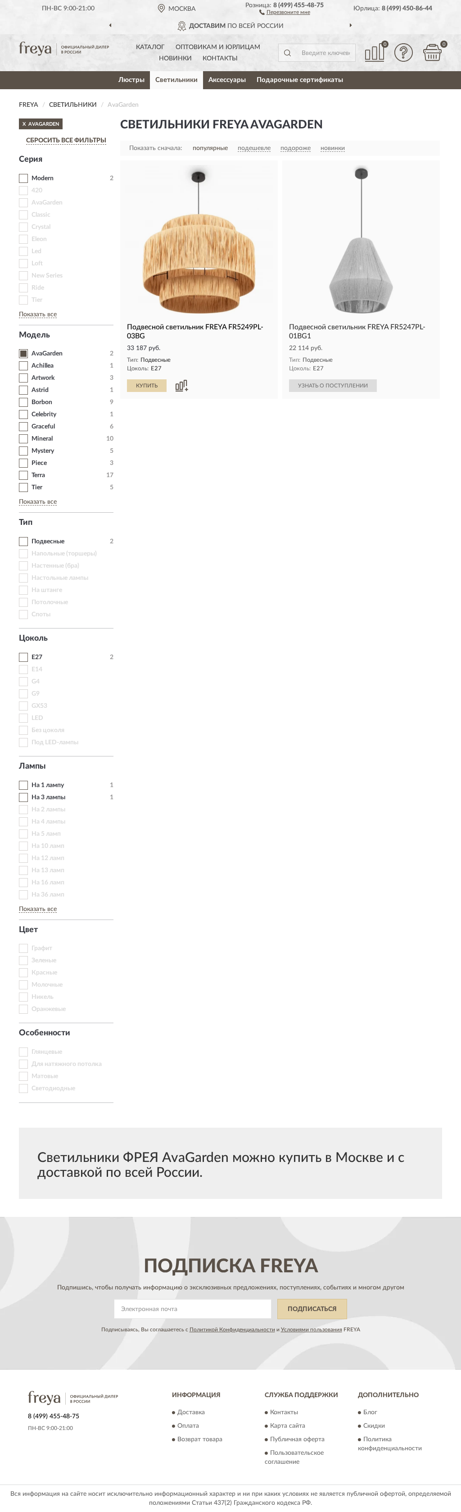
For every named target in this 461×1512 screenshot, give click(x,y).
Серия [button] (30, 159)
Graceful (43, 427)
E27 (37, 657)
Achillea (43, 366)
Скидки (374, 1426)
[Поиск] (287, 53)
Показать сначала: (155, 148)
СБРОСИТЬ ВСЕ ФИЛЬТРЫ (66, 140)
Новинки (175, 58)
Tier (37, 487)
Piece (39, 463)
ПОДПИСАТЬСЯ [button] (312, 1309)
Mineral (42, 439)
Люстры (131, 80)
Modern (43, 178)
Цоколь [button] (33, 638)
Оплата (188, 1426)
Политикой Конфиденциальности (232, 1329)
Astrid (40, 390)
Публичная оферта (297, 1440)
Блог (370, 1413)
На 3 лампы (48, 797)
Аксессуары (227, 80)
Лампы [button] (32, 766)
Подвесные (48, 541)
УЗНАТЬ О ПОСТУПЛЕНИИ (333, 385)
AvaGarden (47, 354)
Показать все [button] (38, 314)
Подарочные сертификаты (300, 80)
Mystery (43, 451)
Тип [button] (25, 523)
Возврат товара (199, 1440)
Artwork (43, 378)
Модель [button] (34, 335)
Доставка (191, 1413)
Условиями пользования (311, 1329)
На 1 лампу (48, 785)
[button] (284, 11)
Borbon (42, 402)
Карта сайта (287, 1426)
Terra (38, 475)
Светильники (176, 80)
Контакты (220, 58)
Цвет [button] (28, 930)
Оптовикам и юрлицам (218, 47)
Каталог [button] (150, 47)
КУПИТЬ (147, 385)
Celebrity (44, 414)
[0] (432, 52)
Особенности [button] (44, 1033)
